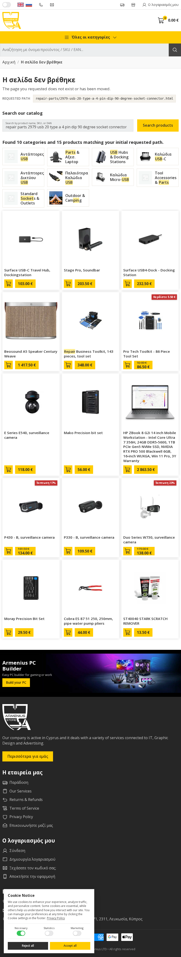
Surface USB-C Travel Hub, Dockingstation (27, 272)
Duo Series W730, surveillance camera (149, 539)
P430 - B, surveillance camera (29, 537)
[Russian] (29, 5)
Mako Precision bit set (83, 432)
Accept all (70, 946)
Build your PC (16, 682)
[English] (20, 5)
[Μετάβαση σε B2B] (6, 4)
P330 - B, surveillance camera (89, 537)
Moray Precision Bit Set (24, 618)
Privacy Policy (56, 918)
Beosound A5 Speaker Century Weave (30, 353)
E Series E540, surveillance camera (26, 435)
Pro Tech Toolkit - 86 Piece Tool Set (146, 353)
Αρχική (8, 62)
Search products (158, 125)
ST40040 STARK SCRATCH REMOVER (145, 621)
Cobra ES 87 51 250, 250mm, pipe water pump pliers (88, 621)
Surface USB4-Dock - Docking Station (149, 272)
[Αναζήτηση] (175, 49)
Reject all (28, 946)
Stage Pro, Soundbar (82, 270)
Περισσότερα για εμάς (27, 756)
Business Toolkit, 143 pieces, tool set (89, 353)
